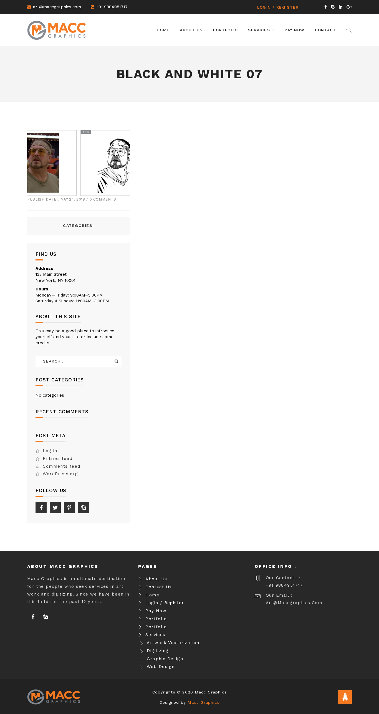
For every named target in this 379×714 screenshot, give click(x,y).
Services (260, 30)
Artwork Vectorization (173, 642)
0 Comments (103, 199)
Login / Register (278, 7)
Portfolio (225, 30)
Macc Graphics (203, 702)
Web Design (161, 666)
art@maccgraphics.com (57, 6)
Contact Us (158, 586)
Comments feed (61, 466)
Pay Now (294, 30)
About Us (191, 30)
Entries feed (57, 458)
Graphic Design (165, 658)
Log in (50, 450)
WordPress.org (60, 473)
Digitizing (157, 650)
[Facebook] (41, 507)
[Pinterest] (69, 507)
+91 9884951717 (112, 6)
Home (163, 30)
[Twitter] (55, 507)
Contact (325, 30)
